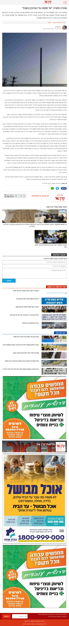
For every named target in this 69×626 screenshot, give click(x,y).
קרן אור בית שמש (31, 624)
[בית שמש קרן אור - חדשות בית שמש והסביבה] (28, 2)
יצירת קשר (27, 621)
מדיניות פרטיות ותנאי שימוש (38, 621)
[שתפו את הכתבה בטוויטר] (57, 188)
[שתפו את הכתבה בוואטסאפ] (52, 188)
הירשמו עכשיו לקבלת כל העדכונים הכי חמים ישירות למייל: (52, 614)
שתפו (63, 188)
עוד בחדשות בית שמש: (56, 286)
